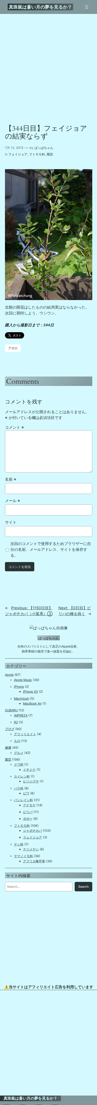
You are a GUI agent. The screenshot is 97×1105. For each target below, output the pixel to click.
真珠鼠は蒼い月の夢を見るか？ (40, 7)
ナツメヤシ (31, 849)
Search (83, 886)
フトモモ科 (37, 154)
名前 (10, 479)
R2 (16, 722)
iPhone (19, 686)
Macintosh (21, 698)
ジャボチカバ (32, 830)
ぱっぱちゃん (44, 148)
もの (17, 741)
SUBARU (11, 710)
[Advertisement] (48, 1042)
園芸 (50, 154)
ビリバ (27, 812)
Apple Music (23, 680)
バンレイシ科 (23, 800)
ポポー (27, 818)
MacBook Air (32, 703)
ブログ (9, 729)
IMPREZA (21, 715)
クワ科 (18, 764)
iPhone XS (30, 691)
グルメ (18, 753)
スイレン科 (22, 776)
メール (12, 500)
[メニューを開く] (86, 7)
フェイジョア (17, 154)
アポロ (13, 348)
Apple (9, 675)
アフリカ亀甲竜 (34, 861)
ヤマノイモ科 (23, 856)
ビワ (26, 793)
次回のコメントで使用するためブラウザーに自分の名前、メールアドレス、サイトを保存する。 (50, 549)
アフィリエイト (25, 734)
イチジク (29, 769)
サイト (10, 522)
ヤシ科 (18, 844)
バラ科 (18, 788)
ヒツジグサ (31, 781)
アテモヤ (29, 805)
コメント (14, 427)
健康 (8, 747)
